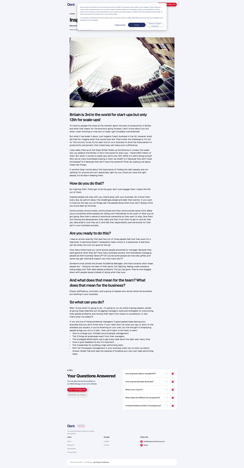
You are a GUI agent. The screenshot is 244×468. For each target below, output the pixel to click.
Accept (137, 25)
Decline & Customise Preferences (155, 25)
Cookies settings (120, 25)
